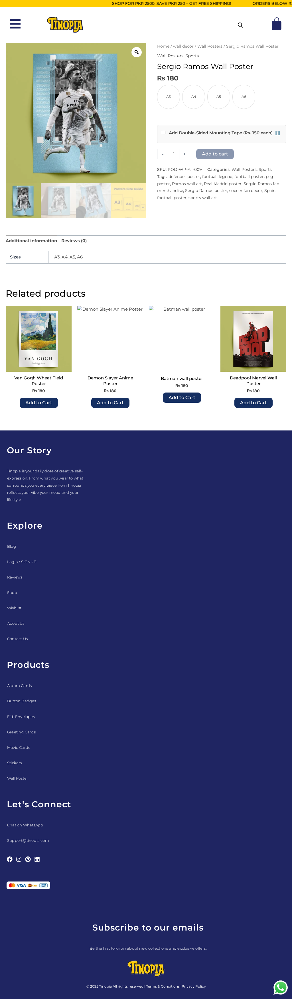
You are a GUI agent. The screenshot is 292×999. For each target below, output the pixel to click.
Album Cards (19, 685)
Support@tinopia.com (28, 840)
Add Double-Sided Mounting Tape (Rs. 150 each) (224, 133)
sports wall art (202, 197)
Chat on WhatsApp (25, 825)
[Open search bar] (240, 25)
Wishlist (14, 608)
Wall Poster (17, 778)
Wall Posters (209, 46)
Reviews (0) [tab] (74, 240)
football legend (217, 176)
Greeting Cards (21, 732)
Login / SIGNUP (21, 561)
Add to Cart (38, 402)
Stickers (14, 763)
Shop (12, 592)
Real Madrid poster (223, 183)
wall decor (183, 46)
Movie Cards (18, 747)
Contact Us (17, 638)
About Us (16, 623)
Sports (192, 55)
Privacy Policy (194, 986)
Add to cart (215, 154)
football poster (249, 176)
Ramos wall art (187, 183)
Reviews (14, 577)
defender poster (184, 176)
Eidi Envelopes (21, 716)
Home (163, 46)
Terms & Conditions (163, 986)
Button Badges (21, 701)
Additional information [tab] (31, 240)
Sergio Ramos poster (206, 190)
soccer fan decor (245, 190)
